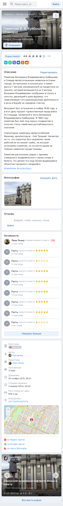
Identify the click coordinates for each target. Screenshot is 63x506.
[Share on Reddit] (27, 62)
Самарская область (22, 36)
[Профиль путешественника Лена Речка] (7, 242)
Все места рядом (31, 500)
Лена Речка (17, 240)
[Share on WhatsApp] (10, 62)
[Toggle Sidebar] (4, 4)
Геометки (8, 14)
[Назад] (7, 475)
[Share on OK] (22, 62)
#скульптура (24, 168)
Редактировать (48, 72)
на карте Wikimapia (16, 448)
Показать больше (31, 333)
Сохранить (15, 45)
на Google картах (16, 444)
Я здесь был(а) (12, 56)
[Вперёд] (56, 475)
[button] (55, 15)
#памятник (10, 168)
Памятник (42, 14)
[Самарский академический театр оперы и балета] (31, 475)
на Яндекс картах (16, 439)
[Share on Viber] (14, 62)
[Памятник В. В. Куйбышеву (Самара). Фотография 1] (17, 194)
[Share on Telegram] (6, 62)
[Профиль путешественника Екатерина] (10, 355)
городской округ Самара (22, 488)
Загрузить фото (48, 178)
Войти (56, 4)
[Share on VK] (18, 62)
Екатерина (17, 355)
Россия (7, 36)
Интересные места (25, 14)
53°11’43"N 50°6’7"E (18, 401)
